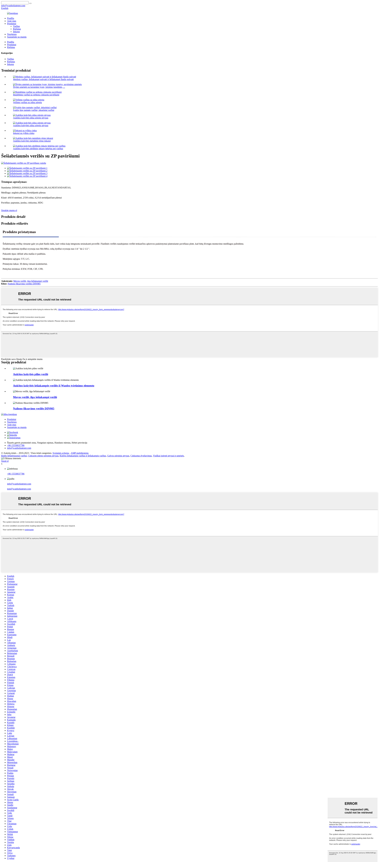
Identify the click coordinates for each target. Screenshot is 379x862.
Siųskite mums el (9, 210)
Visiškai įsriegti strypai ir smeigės (168, 455)
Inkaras (16, 31)
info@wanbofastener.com (19, 484)
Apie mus (11, 21)
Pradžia (10, 18)
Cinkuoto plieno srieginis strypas (43, 455)
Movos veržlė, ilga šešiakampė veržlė (30, 281)
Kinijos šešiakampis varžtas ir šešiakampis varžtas (83, 455)
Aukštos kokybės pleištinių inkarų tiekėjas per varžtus (38, 148)
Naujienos (12, 34)
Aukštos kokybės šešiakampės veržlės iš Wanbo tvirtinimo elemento (53, 385)
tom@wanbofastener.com (19, 489)
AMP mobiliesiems (80, 453)
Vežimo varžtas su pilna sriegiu (27, 102)
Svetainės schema (61, 453)
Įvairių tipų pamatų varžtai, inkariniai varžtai (33, 110)
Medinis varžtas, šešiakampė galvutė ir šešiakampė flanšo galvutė (43, 79)
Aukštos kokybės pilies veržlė (30, 374)
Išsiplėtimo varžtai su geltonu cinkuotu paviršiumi (36, 94)
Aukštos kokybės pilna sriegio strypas (30, 118)
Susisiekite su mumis (17, 37)
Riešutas (17, 29)
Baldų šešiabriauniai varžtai (14, 455)
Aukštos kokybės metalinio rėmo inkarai (32, 141)
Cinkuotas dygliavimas (141, 455)
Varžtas (16, 26)
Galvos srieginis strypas (118, 455)
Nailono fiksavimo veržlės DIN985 (24, 283)
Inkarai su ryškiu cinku (23, 133)
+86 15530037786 (15, 473)
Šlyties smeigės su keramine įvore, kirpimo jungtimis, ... (39, 87)
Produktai (11, 23)
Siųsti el (5, 461)
